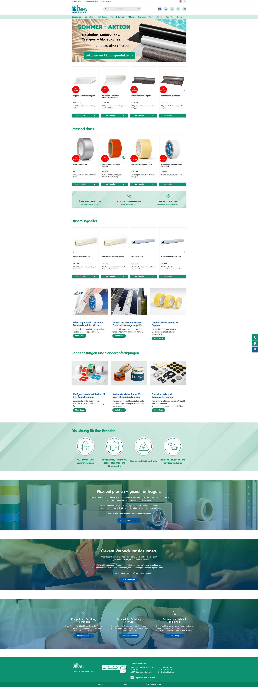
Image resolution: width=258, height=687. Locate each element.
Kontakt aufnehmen (84, 636)
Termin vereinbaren (129, 636)
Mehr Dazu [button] (79, 336)
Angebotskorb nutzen (129, 520)
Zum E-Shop (174, 636)
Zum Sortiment (129, 580)
